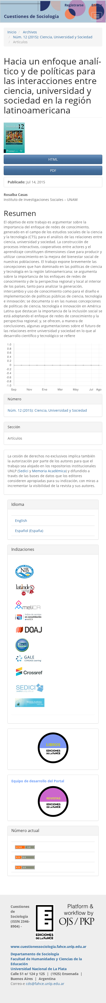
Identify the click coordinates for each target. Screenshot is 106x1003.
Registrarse (74, 5)
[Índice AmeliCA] (28, 616)
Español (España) (29, 530)
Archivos (30, 32)
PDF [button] (53, 170)
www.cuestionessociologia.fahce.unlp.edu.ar (48, 946)
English (21, 520)
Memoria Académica (49, 471)
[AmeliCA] (28, 605)
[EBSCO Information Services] (22, 644)
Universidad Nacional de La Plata (39, 968)
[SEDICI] (30, 687)
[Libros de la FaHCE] (53, 747)
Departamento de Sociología (35, 954)
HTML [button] (53, 159)
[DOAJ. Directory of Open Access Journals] (29, 628)
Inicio (11, 32)
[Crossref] (29, 671)
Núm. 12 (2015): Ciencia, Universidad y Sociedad (52, 37)
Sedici (23, 471)
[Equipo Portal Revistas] (53, 801)
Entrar (96, 5)
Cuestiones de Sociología (31, 16)
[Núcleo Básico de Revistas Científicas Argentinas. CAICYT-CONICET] (24, 571)
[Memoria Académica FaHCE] (30, 702)
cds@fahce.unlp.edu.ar (45, 983)
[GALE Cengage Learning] (28, 658)
